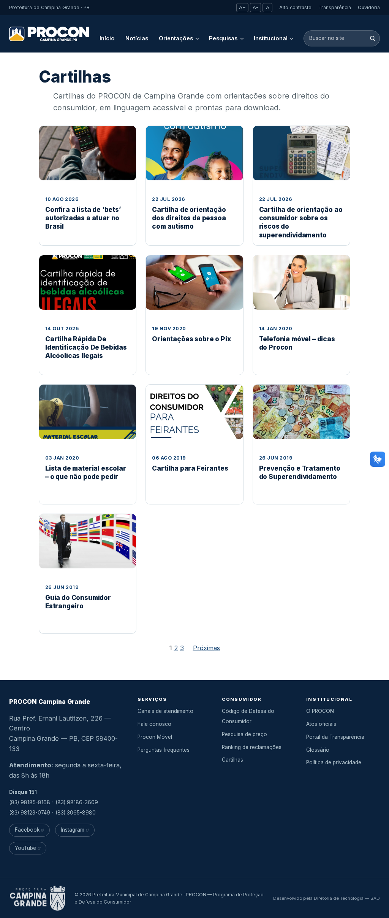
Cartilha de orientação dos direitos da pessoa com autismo (189, 218)
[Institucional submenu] (292, 38)
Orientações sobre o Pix (191, 339)
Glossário (317, 750)
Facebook (27, 830)
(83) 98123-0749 (29, 813)
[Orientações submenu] (197, 38)
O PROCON (320, 711)
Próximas (206, 648)
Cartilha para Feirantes (190, 468)
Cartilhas (232, 760)
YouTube (25, 848)
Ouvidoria (369, 7)
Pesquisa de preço (244, 734)
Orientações (176, 38)
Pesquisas (223, 38)
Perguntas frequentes (164, 750)
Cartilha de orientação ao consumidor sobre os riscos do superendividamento (301, 222)
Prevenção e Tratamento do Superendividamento (299, 472)
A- (255, 7)
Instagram (72, 830)
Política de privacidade (333, 762)
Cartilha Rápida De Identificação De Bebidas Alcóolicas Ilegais (86, 347)
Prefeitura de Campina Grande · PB (49, 7)
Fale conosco (154, 724)
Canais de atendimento (165, 711)
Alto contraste (295, 7)
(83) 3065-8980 (75, 813)
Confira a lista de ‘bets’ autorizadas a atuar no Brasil (83, 218)
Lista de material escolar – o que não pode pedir (85, 472)
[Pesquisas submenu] (242, 38)
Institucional (271, 38)
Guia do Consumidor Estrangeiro (78, 602)
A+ (242, 7)
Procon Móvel (155, 737)
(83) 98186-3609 (76, 802)
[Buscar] (372, 38)
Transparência (334, 7)
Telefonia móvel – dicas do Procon (297, 343)
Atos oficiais (321, 724)
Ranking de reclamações (251, 747)
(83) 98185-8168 (29, 802)
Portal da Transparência (335, 737)
